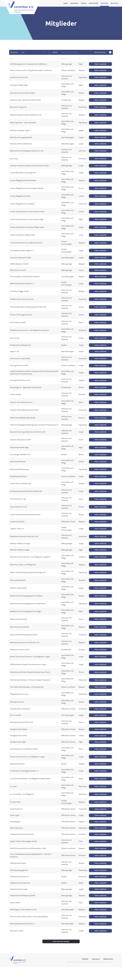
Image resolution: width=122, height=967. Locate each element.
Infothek (104, 3)
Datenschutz (108, 959)
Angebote (74, 3)
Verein (83, 3)
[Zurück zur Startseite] (22, 7)
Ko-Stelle (115, 3)
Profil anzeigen (100, 64)
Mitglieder (93, 3)
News (65, 3)
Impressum (96, 959)
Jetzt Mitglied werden (61, 941)
